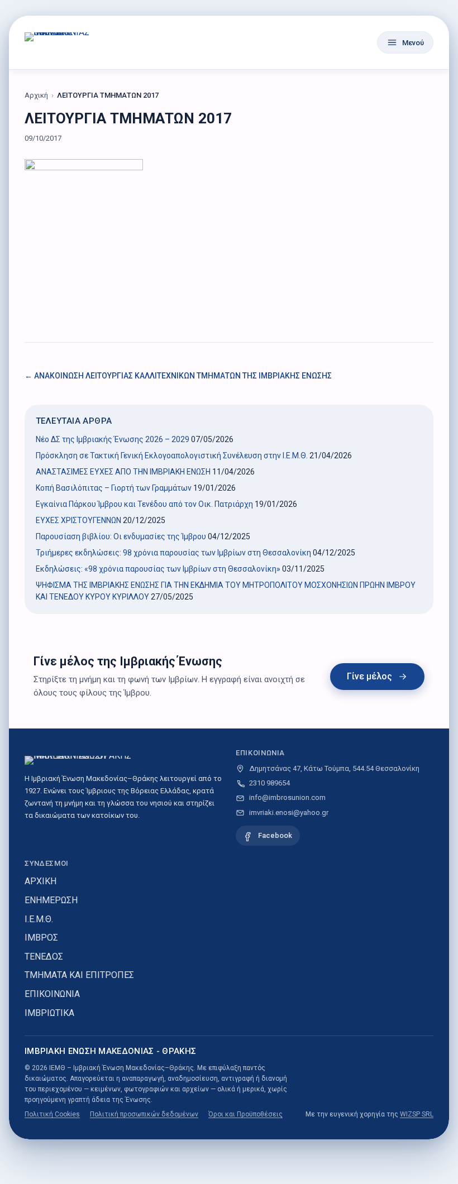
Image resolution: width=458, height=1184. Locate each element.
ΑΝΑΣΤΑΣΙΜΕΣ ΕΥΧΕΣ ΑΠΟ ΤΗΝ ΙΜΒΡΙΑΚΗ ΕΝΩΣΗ (123, 471)
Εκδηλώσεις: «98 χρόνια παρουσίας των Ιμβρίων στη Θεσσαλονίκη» (158, 568)
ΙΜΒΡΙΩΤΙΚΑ (49, 1013)
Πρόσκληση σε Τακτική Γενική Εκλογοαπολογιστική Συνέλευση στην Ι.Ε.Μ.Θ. (172, 455)
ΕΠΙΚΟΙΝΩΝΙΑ (52, 994)
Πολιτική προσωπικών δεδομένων (144, 1114)
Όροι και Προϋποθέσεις (245, 1114)
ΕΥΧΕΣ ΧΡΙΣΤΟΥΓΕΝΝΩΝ (78, 520)
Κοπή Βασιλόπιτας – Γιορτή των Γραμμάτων (114, 487)
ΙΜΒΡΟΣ (41, 937)
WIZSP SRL (416, 1114)
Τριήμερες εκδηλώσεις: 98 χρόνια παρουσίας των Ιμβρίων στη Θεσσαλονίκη (173, 552)
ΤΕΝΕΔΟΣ (44, 956)
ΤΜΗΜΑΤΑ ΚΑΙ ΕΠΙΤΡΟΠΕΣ (79, 975)
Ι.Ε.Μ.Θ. (39, 919)
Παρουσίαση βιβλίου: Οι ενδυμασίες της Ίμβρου (121, 536)
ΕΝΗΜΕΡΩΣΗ (51, 900)
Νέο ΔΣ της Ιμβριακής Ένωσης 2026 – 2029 (112, 439)
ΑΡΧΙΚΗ (40, 881)
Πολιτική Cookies (52, 1114)
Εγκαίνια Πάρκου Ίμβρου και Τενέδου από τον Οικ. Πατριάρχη (144, 504)
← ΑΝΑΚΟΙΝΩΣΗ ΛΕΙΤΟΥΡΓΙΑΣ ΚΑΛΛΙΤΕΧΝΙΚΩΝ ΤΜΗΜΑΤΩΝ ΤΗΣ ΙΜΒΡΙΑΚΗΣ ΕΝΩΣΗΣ (178, 375)
